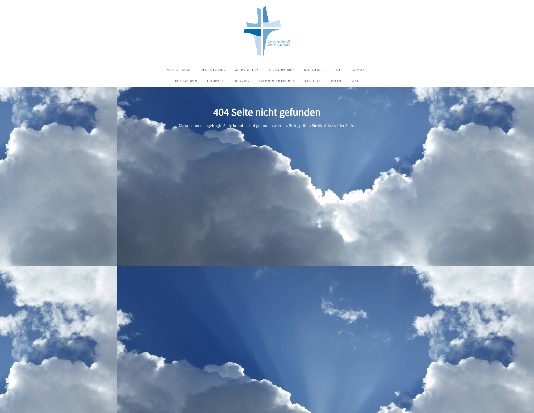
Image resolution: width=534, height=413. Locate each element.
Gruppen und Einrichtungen (277, 81)
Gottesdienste (313, 70)
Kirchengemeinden (213, 70)
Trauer (337, 70)
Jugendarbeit (215, 81)
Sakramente (359, 70)
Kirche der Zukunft (179, 70)
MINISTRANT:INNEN (186, 81)
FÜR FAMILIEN (241, 81)
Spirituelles (312, 81)
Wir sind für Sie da (246, 70)
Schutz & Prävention (281, 70)
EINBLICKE (336, 81)
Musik (355, 81)
